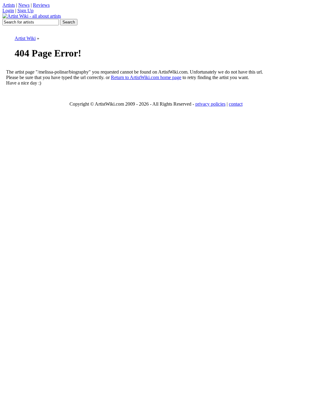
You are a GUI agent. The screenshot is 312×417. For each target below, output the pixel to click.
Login (8, 10)
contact (236, 104)
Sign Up (25, 10)
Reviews (41, 5)
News (24, 5)
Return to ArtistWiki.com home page (146, 77)
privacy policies (210, 104)
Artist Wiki (25, 38)
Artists (8, 5)
